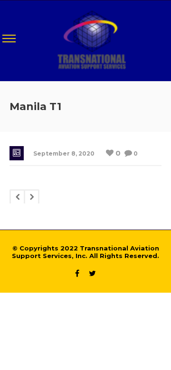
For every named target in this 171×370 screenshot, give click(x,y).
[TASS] (91, 39)
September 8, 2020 (64, 153)
